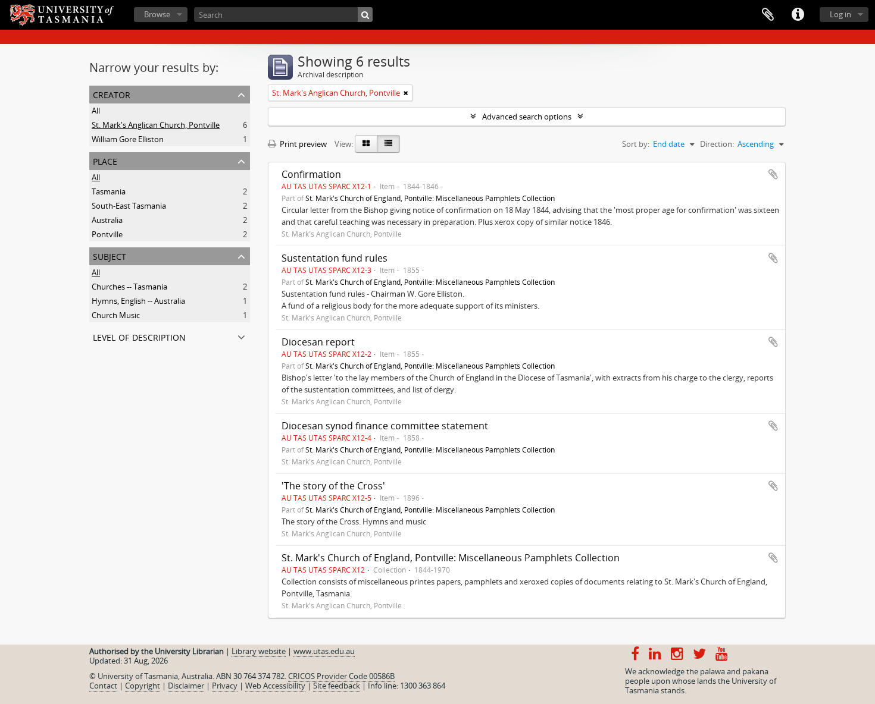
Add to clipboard (773, 174)
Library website (259, 651)
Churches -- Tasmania (129, 286)
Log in (840, 14)
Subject (109, 255)
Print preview (302, 144)
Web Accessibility (275, 685)
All (96, 110)
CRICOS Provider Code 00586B (341, 676)
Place (105, 160)
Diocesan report (318, 341)
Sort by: (635, 144)
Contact (103, 685)
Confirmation (311, 174)
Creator (111, 94)
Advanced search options (526, 116)
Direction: (717, 144)
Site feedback (336, 685)
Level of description (139, 336)
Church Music (116, 315)
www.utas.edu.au (324, 651)
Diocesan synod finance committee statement (385, 425)
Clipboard (768, 15)
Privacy (225, 685)
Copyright (142, 685)
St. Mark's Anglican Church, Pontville (156, 125)
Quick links (797, 15)
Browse (157, 14)
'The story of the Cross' (333, 485)
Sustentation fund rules (335, 258)
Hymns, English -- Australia (138, 301)
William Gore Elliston (128, 139)
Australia (107, 220)
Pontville (107, 234)
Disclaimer (186, 685)
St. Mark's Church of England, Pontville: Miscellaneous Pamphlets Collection (430, 198)
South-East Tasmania (129, 205)
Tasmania (109, 191)
